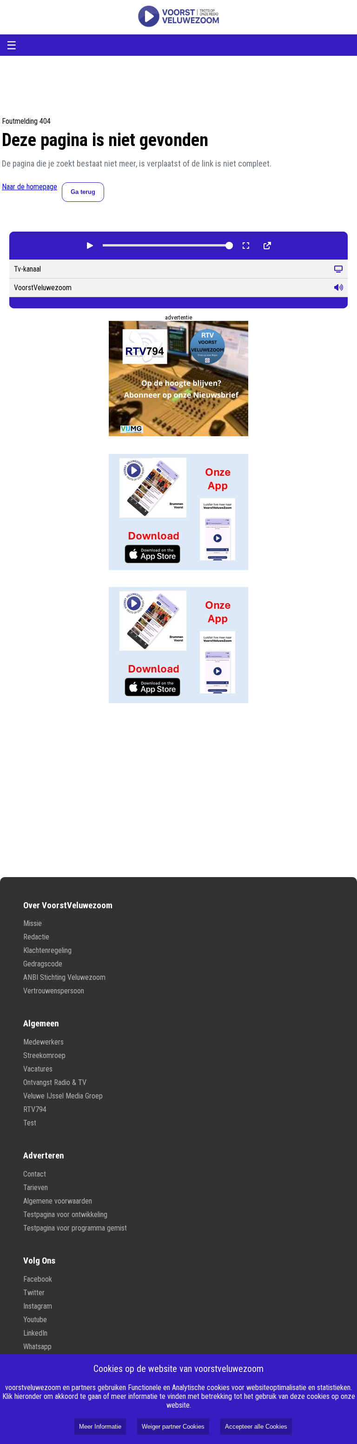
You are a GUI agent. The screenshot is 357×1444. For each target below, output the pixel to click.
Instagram (37, 1306)
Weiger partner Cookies (173, 1426)
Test (29, 1122)
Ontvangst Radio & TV (54, 1082)
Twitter (34, 1292)
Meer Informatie (100, 1426)
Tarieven (35, 1187)
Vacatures (38, 1069)
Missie (32, 923)
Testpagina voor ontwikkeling (65, 1214)
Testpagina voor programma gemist (75, 1228)
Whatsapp (37, 1346)
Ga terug (83, 191)
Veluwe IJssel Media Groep (63, 1095)
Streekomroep (44, 1055)
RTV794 (34, 1109)
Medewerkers (43, 1042)
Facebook (37, 1279)
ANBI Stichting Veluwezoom (64, 977)
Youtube (35, 1319)
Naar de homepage (29, 186)
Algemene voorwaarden (57, 1201)
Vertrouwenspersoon (53, 990)
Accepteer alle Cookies (256, 1426)
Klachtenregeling (47, 950)
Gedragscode (42, 963)
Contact (34, 1174)
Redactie (36, 936)
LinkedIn (35, 1333)
